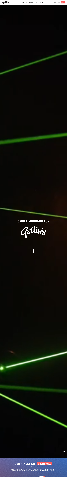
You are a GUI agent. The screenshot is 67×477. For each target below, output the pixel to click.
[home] (6, 2)
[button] (24, 2)
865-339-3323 (57, 2)
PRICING (62, 2)
